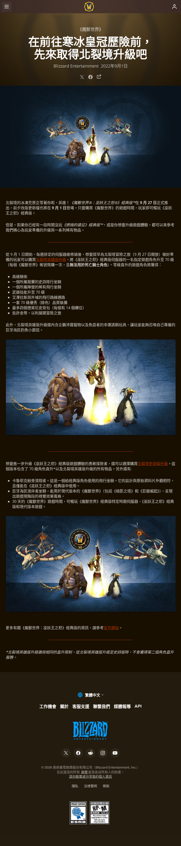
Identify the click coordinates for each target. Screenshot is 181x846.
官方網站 (111, 627)
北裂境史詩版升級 (153, 463)
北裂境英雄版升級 (51, 259)
